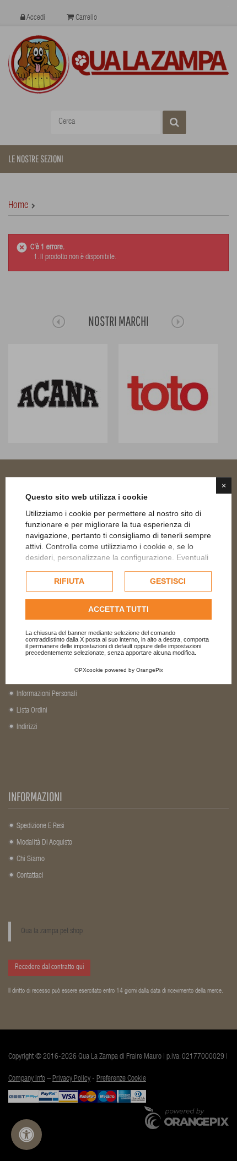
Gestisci (168, 581)
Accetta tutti (118, 609)
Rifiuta (69, 581)
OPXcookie (88, 670)
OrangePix (149, 670)
